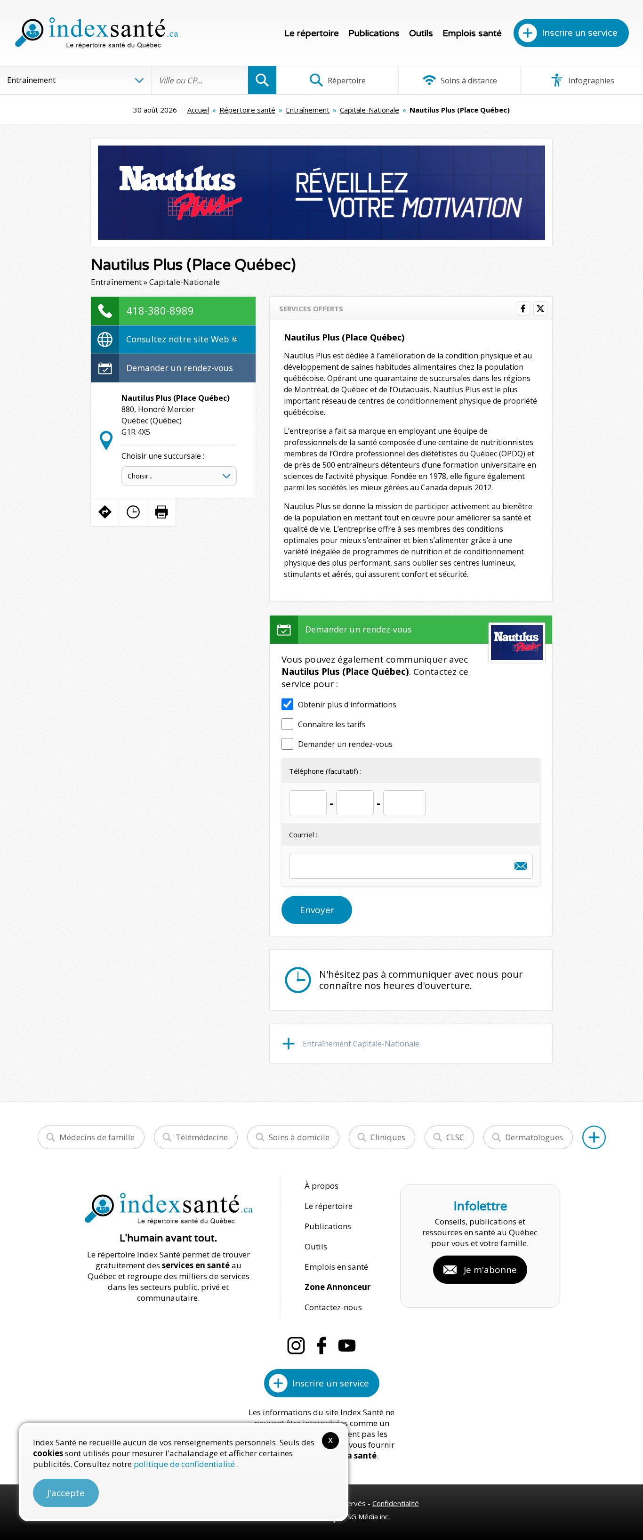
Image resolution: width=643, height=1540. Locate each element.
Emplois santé (472, 33)
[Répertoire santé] (594, 1137)
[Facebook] (321, 1345)
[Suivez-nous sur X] (540, 308)
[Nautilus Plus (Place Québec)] (321, 193)
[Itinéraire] (105, 512)
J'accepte (66, 1493)
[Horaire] (133, 512)
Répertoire (346, 80)
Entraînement (308, 109)
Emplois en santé (336, 1266)
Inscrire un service (580, 33)
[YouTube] (347, 1345)
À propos (321, 1185)
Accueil (198, 109)
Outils (421, 33)
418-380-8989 (160, 310)
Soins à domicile (299, 1137)
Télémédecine (202, 1137)
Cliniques (387, 1137)
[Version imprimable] (161, 512)
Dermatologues (534, 1137)
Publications (374, 33)
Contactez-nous (333, 1307)
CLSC (455, 1137)
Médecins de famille (97, 1137)
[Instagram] (296, 1345)
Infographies (590, 80)
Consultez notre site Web (179, 339)
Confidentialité (395, 1503)
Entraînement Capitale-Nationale (361, 1043)
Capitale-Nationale (369, 109)
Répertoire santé (247, 109)
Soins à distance (468, 80)
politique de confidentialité (185, 1464)
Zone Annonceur (337, 1286)
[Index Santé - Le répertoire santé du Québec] (96, 33)
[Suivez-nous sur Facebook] (523, 308)
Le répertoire (311, 33)
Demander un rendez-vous (179, 367)
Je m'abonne (490, 1270)
